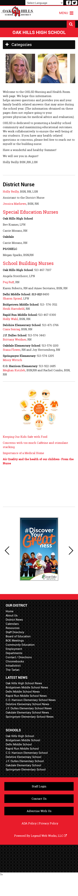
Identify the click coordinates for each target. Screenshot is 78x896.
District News (14, 619)
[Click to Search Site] (71, 24)
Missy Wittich (12, 360)
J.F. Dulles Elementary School (25, 761)
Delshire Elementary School (23, 757)
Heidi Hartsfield (13, 309)
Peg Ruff (8, 282)
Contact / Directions (19, 657)
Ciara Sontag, (11, 329)
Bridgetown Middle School (23, 740)
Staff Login (39, 786)
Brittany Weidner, (15, 339)
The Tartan (13, 670)
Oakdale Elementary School (23, 765)
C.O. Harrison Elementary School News (31, 700)
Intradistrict (13, 665)
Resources (13, 628)
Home (9, 611)
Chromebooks (15, 661)
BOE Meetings (15, 640)
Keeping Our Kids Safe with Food (25, 437)
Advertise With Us (39, 811)
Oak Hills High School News (24, 683)
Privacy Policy (48, 823)
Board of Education (18, 636)
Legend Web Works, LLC (47, 836)
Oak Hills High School (20, 736)
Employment (14, 649)
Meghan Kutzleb (14, 370)
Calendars (12, 624)
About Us (12, 615)
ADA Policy (29, 823)
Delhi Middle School (19, 744)
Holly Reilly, (11, 192)
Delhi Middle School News (23, 691)
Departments (14, 653)
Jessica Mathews (14, 204)
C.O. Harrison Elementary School (27, 753)
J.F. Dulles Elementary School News (29, 708)
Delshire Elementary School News (27, 704)
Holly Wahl (10, 319)
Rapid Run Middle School (22, 748)
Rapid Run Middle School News (26, 696)
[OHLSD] (17, 11)
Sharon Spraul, (13, 298)
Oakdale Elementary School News (27, 712)
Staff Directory (15, 632)
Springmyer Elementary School (26, 769)
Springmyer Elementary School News (30, 716)
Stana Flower (11, 350)
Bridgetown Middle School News (27, 687)
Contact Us (39, 799)
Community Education (20, 644)
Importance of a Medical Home (23, 453)
